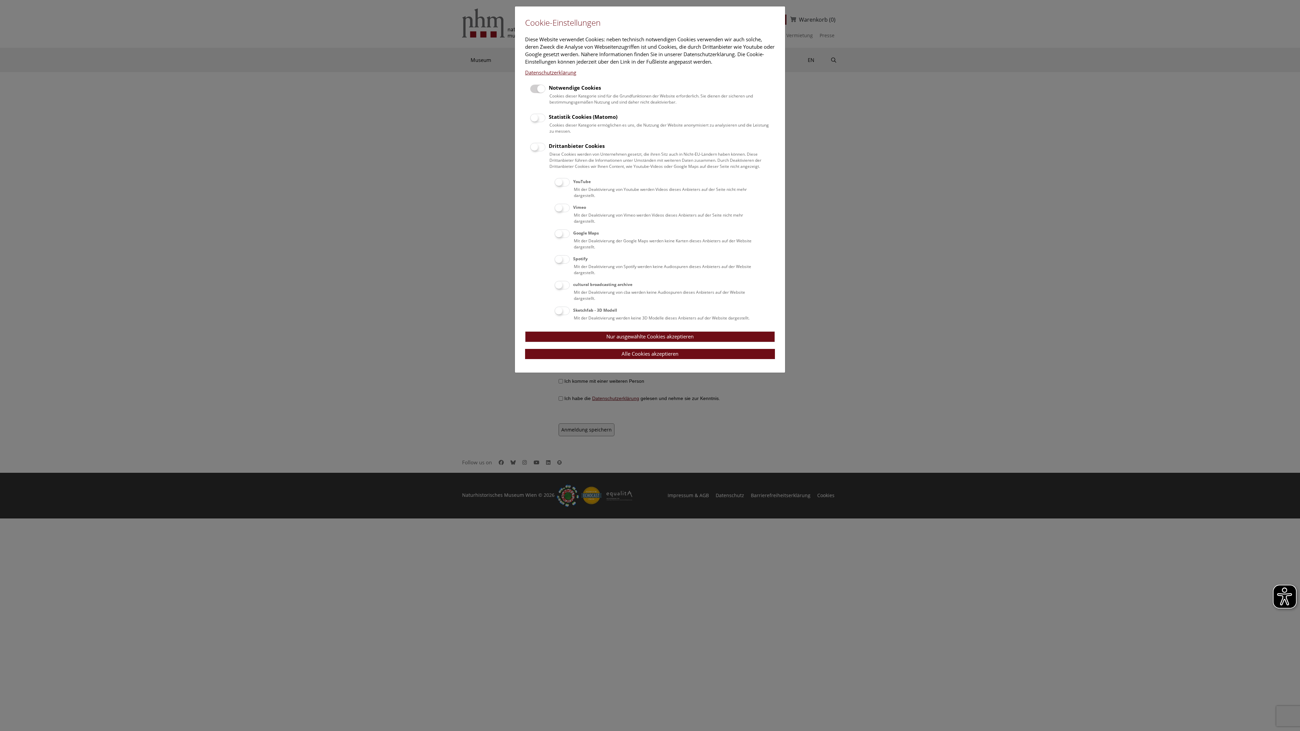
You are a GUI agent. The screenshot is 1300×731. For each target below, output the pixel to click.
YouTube (582, 181)
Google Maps (586, 233)
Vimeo (579, 207)
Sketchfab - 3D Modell (595, 310)
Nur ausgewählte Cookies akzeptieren (650, 336)
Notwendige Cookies (575, 87)
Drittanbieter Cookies (577, 145)
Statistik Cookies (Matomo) (583, 116)
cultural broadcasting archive (602, 284)
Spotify (580, 259)
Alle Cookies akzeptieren (650, 353)
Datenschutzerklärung (550, 72)
